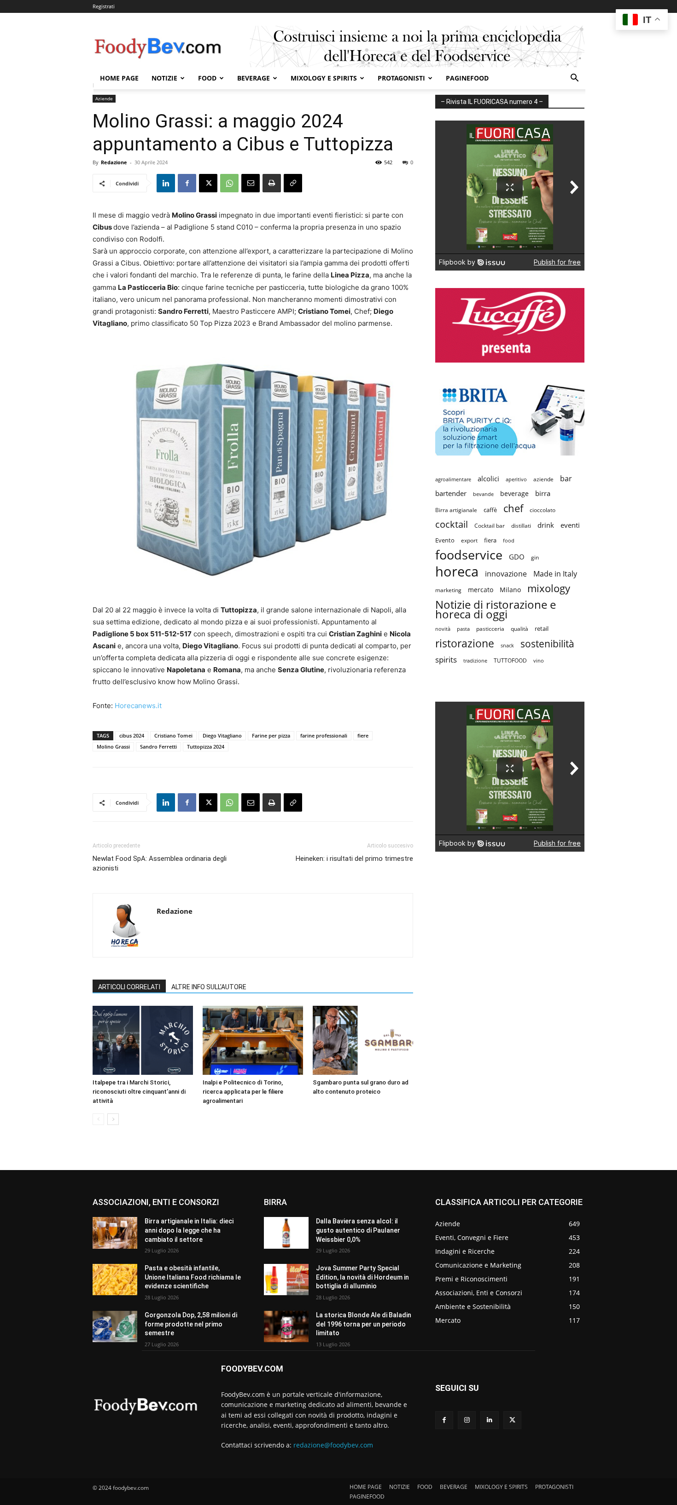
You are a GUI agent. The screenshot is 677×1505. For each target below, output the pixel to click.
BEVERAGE (253, 78)
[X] (208, 183)
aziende (543, 479)
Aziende (104, 98)
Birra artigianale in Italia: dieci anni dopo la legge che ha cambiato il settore (189, 1230)
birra (542, 493)
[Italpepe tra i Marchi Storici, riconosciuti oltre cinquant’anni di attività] (143, 1040)
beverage (514, 493)
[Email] (250, 183)
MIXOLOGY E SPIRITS (324, 78)
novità (442, 628)
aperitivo (516, 479)
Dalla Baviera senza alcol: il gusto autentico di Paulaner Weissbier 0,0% (358, 1230)
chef (513, 508)
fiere (362, 735)
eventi (570, 525)
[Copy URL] (293, 183)
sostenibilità (547, 643)
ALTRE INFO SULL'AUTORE (208, 987)
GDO (517, 556)
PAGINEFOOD (467, 78)
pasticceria (490, 629)
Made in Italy (555, 574)
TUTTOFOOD (510, 660)
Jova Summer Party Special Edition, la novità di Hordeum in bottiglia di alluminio (362, 1277)
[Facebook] (187, 183)
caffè (490, 510)
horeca (457, 572)
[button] (574, 79)
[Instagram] (467, 1420)
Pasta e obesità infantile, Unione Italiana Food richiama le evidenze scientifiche (193, 1277)
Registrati (104, 6)
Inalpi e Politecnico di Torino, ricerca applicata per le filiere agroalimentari (243, 1091)
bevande (483, 493)
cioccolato (542, 510)
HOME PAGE (119, 78)
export (469, 540)
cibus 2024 (131, 735)
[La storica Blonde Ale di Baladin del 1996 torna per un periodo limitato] (286, 1326)
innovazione (506, 574)
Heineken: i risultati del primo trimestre (354, 858)
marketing (448, 590)
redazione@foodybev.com (333, 1445)
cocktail (451, 524)
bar (566, 479)
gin (535, 557)
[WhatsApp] (229, 183)
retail (542, 628)
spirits (446, 659)
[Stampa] (272, 183)
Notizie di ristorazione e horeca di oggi (495, 609)
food (508, 540)
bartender (451, 493)
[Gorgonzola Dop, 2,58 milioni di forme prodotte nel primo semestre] (115, 1326)
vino (538, 660)
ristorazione (464, 643)
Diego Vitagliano (222, 735)
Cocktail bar (489, 526)
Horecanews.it (138, 705)
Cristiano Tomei (173, 735)
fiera (490, 540)
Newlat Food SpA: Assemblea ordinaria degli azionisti (160, 863)
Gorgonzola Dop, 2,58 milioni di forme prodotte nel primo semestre (191, 1324)
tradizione (475, 660)
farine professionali (323, 735)
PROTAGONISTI (401, 78)
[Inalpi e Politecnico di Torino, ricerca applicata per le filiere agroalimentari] (253, 1040)
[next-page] (113, 1119)
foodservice (468, 554)
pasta (463, 629)
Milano (510, 589)
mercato (480, 589)
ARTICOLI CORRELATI (129, 987)
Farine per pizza (271, 735)
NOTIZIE (164, 78)
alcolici (488, 478)
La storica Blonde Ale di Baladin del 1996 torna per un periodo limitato (363, 1324)
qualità (519, 629)
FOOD (207, 78)
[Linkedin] (166, 183)
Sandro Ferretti (158, 746)
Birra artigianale (456, 510)
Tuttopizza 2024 (205, 746)
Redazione (114, 162)
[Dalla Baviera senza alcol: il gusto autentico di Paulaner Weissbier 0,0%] (286, 1232)
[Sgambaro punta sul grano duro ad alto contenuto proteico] (363, 1040)
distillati (521, 526)
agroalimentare (453, 479)
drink (545, 525)
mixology (548, 588)
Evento (445, 540)
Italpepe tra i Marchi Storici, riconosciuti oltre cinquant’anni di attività (139, 1091)
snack (507, 645)
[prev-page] (98, 1119)
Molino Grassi (113, 746)
